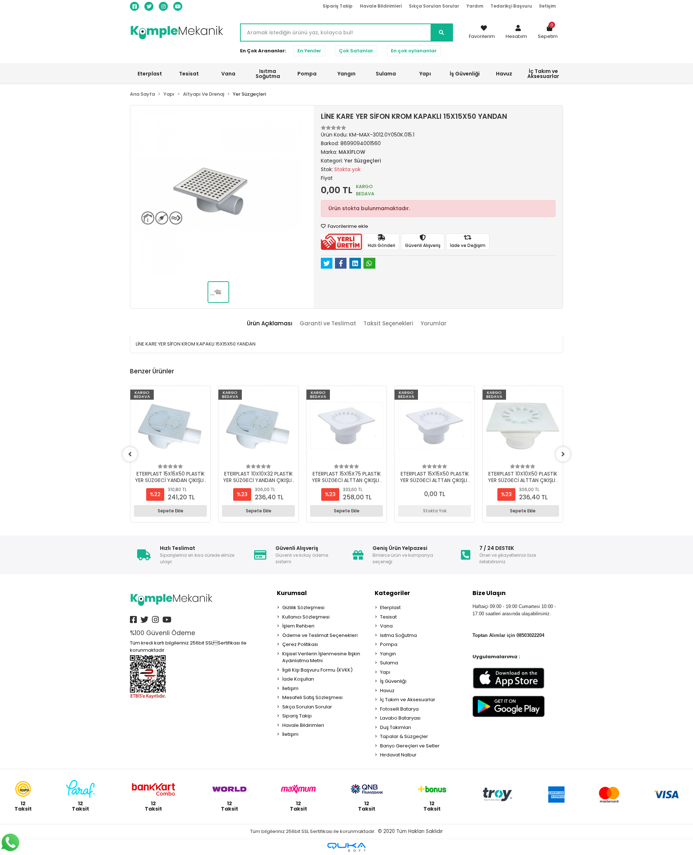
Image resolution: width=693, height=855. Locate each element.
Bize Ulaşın (489, 593)
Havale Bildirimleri (381, 6)
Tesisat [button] (189, 73)
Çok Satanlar (356, 50)
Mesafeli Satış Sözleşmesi (312, 697)
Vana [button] (228, 73)
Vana (386, 625)
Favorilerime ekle (347, 226)
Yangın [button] (346, 73)
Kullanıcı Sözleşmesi (306, 616)
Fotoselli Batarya (399, 709)
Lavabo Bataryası (400, 718)
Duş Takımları (395, 727)
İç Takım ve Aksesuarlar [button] (543, 74)
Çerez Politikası (300, 644)
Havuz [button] (504, 73)
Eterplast (390, 607)
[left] (129, 454)
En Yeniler (309, 50)
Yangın (388, 653)
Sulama (389, 662)
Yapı (385, 672)
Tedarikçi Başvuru (511, 6)
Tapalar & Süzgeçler (404, 736)
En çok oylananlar (414, 50)
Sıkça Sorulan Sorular (434, 6)
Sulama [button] (386, 73)
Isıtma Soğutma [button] (268, 74)
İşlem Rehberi (298, 625)
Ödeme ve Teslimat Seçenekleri (320, 635)
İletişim (547, 6)
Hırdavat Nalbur (398, 754)
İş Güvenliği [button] (465, 73)
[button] (516, 32)
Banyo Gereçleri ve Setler (410, 745)
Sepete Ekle (170, 511)
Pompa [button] (307, 73)
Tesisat (388, 616)
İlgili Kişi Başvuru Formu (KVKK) (317, 670)
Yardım (474, 6)
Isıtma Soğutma (398, 635)
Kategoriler (392, 593)
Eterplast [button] (150, 73)
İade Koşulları (298, 679)
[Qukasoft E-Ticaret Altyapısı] (346, 847)
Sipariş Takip (338, 6)
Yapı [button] (425, 73)
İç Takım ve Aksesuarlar (407, 699)
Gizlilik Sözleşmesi (303, 607)
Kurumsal (292, 593)
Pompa (388, 644)
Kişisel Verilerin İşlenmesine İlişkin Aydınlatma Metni (321, 657)
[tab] (269, 323)
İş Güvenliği (393, 681)
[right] (563, 454)
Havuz (387, 690)
